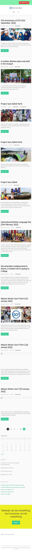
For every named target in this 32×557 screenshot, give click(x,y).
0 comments (23, 107)
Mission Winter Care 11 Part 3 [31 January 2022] (14, 300)
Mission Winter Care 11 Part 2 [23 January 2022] (14, 346)
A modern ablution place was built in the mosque (15, 63)
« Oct (2, 454)
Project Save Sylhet (9, 182)
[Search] (18, 12)
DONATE (16, 522)
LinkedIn (5, 539)
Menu (13, 13)
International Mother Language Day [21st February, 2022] (16, 223)
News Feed (17, 26)
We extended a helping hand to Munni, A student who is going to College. (15, 269)
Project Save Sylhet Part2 (11, 142)
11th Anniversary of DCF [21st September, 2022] (13, 22)
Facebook (2, 539)
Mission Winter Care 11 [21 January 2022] (15, 390)
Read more (5, 50)
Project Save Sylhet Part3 (11, 104)
